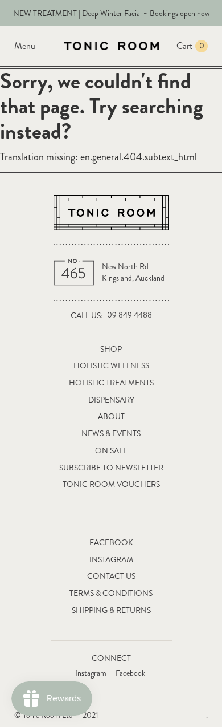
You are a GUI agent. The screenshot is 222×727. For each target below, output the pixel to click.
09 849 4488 (129, 315)
